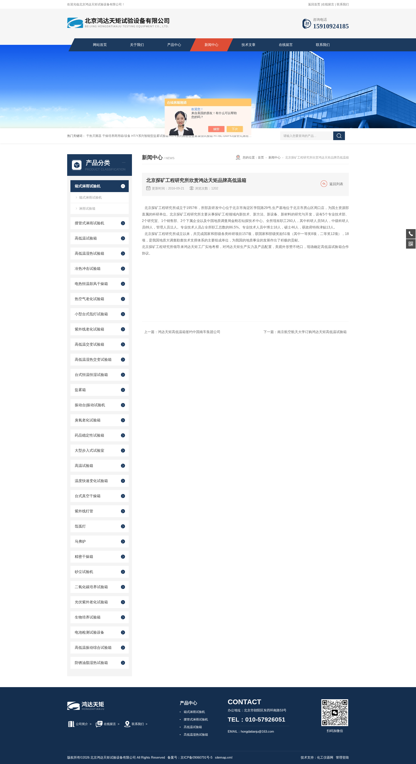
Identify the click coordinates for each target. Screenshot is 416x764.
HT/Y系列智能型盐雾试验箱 (150, 136)
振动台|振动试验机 (90, 405)
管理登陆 (342, 757)
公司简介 (82, 724)
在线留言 (328, 4)
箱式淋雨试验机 (88, 186)
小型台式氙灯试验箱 (91, 314)
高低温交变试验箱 (89, 344)
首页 (261, 157)
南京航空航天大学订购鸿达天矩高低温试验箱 (312, 332)
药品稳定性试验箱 (89, 435)
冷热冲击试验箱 (88, 269)
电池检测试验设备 (89, 632)
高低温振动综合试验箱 (93, 648)
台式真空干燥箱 (88, 496)
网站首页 (100, 45)
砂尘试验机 (84, 572)
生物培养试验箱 (88, 617)
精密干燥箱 (84, 557)
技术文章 (248, 45)
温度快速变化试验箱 (91, 481)
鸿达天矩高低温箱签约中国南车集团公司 (189, 332)
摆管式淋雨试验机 (89, 223)
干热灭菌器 (93, 136)
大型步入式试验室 (89, 450)
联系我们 (343, 4)
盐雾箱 (80, 390)
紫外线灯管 (84, 511)
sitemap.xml (223, 757)
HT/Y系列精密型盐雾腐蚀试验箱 (191, 136)
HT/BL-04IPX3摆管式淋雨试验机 (236, 136)
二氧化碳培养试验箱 (91, 587)
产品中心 (174, 45)
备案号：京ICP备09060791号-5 (189, 757)
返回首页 (314, 4)
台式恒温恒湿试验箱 (91, 375)
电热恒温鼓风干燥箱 (91, 284)
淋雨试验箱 (87, 208)
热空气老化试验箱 (89, 299)
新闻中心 (211, 45)
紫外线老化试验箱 (89, 329)
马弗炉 (80, 541)
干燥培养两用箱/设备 (116, 136)
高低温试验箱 (86, 238)
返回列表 (336, 184)
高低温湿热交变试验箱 (93, 360)
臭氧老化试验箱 (88, 420)
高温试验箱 (84, 466)
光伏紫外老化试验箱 (91, 602)
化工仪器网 (325, 757)
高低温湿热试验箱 (89, 253)
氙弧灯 (80, 526)
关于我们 (137, 45)
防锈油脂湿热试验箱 (91, 663)
